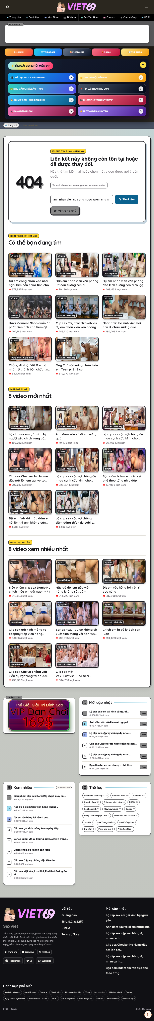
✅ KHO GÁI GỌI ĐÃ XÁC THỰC (26, 88)
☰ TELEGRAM (48, 52)
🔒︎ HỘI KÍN (18, 52)
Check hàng (130, 17)
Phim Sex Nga (125, 829)
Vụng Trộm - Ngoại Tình (96, 815)
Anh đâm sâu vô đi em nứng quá (128, 926)
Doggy (130, 809)
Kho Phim (53, 17)
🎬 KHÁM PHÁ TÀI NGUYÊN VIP (96, 100)
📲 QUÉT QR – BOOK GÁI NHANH (27, 77)
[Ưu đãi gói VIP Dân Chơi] (39, 715)
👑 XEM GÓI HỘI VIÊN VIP (93, 77)
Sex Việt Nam (91, 17)
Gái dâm (89, 829)
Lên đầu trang (144, 1009)
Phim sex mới (105, 829)
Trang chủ (15, 17)
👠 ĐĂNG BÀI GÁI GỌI (21, 111)
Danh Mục (34, 17)
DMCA (66, 928)
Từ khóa (46, 952)
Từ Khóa (71, 17)
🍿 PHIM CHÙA (77, 52)
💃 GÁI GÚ (106, 52)
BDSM (147, 17)
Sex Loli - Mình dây (95, 795)
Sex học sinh (91, 809)
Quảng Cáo (69, 915)
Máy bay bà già (112, 809)
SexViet (10, 926)
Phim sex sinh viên (114, 802)
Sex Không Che (127, 822)
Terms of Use (70, 934)
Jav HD (88, 822)
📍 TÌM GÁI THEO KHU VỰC (94, 88)
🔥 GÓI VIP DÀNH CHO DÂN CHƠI (27, 100)
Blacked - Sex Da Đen (125, 815)
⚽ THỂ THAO (135, 52)
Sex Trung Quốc (105, 822)
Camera (111, 17)
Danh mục (29, 952)
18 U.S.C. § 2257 (72, 921)
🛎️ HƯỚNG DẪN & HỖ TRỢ (94, 111)
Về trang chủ (67, 210)
